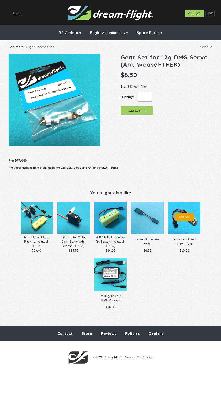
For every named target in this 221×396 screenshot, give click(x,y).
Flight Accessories (109, 32)
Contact (65, 333)
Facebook (151, 13)
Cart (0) (194, 13)
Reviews (108, 333)
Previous (205, 47)
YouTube (172, 13)
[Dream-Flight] (110, 7)
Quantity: (127, 97)
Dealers (156, 333)
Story (87, 333)
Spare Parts (150, 32)
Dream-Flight (139, 86)
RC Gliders (70, 32)
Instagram (162, 13)
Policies (132, 333)
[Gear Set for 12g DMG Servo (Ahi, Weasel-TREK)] (54, 55)
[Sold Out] (184, 203)
